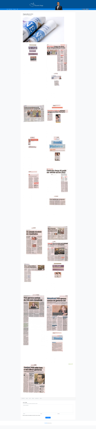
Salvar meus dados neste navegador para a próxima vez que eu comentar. (31, 415)
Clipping (33, 398)
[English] (83, 9)
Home (7, 9)
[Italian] (86, 9)
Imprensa (27, 398)
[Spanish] (88, 9)
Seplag (30, 398)
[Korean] (87, 9)
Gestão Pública (23, 398)
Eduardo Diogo (10, 9)
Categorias (14, 9)
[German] (85, 9)
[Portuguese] (82, 9)
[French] (84, 9)
